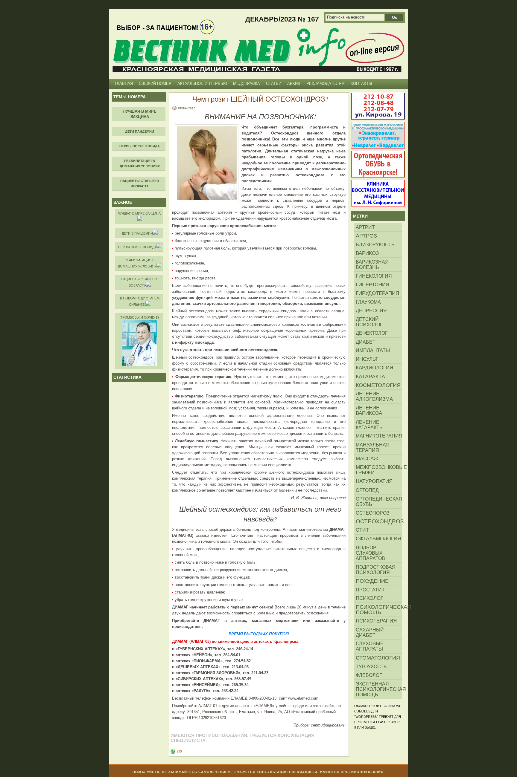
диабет (365, 342)
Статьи (273, 83)
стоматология (378, 658)
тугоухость (371, 666)
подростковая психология (376, 569)
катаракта (370, 377)
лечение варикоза (369, 410)
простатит (370, 589)
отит (362, 530)
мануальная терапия (373, 447)
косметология (378, 385)
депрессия (371, 310)
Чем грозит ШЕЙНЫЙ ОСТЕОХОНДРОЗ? (260, 99)
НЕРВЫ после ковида (137, 247)
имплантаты (373, 350)
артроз (366, 236)
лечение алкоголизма (374, 396)
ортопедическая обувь (379, 501)
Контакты (361, 83)
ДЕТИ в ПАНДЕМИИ (137, 233)
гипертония (372, 284)
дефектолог (372, 333)
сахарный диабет (370, 632)
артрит (365, 227)
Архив (293, 83)
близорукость (375, 244)
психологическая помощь (379, 609)
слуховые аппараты (370, 646)
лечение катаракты (370, 424)
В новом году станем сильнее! (139, 301)
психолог (369, 598)
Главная (124, 83)
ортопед (367, 490)
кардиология (374, 368)
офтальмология (378, 539)
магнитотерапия (379, 435)
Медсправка (246, 83)
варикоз (367, 253)
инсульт (367, 359)
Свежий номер (155, 83)
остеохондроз (379, 521)
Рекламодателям (325, 83)
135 (179, 751)
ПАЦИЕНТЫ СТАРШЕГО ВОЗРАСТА (140, 282)
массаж (367, 458)
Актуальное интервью (202, 83)
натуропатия (374, 481)
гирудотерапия (377, 293)
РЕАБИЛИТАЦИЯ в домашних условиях (137, 263)
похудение (372, 581)
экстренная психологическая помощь (379, 689)
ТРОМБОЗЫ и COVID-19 (139, 317)
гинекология (374, 276)
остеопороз (373, 513)
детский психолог (369, 321)
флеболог (369, 675)
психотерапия (376, 621)
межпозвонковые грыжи (379, 469)
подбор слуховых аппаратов (370, 553)
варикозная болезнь (372, 264)
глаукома (368, 302)
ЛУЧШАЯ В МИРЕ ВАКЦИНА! (140, 213)
